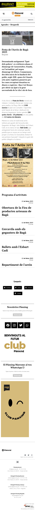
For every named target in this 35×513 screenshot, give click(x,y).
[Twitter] (21, 325)
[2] (15, 409)
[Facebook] (8, 325)
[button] (31, 13)
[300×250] (15, 343)
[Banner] (17, 4)
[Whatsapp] (27, 325)
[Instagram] (14, 325)
